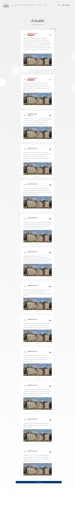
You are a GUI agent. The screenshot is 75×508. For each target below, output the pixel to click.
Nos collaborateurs (28, 5)
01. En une (30, 115)
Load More (38, 482)
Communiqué (31, 35)
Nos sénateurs (16, 5)
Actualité (38, 5)
